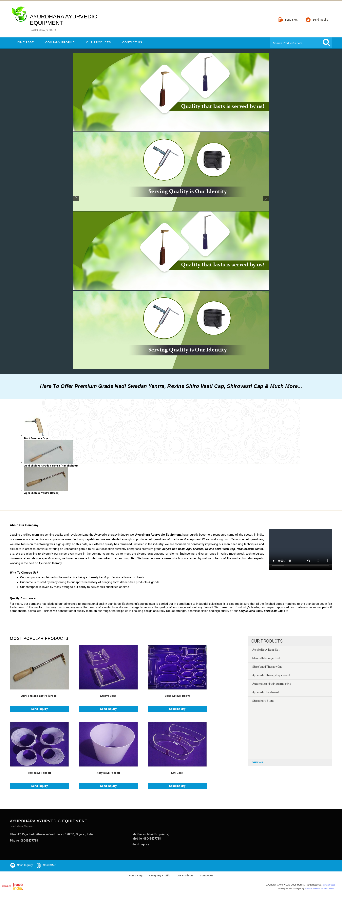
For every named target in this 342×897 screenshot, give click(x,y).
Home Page (25, 42)
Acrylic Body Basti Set (265, 649)
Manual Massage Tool (266, 658)
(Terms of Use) (328, 885)
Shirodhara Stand (263, 700)
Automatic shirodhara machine (271, 683)
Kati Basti (177, 772)
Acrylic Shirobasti (108, 772)
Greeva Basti (108, 695)
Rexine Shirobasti (39, 772)
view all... (259, 762)
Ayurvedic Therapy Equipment (271, 675)
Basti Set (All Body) (177, 695)
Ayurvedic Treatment (265, 692)
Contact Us (132, 42)
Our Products (98, 42)
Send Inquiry (39, 708)
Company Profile (60, 42)
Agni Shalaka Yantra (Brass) (39, 695)
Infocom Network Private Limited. (320, 888)
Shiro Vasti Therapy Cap (267, 666)
